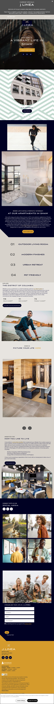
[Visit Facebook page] (23, 54)
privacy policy (28, 624)
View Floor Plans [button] (27, 50)
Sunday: (4, 670)
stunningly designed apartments (29, 225)
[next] (30, 116)
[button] (52, 1)
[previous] (24, 116)
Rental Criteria (5, 690)
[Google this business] (27, 54)
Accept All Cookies (32, 700)
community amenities (17, 442)
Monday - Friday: (6, 667)
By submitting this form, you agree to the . (19, 624)
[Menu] (2, 17)
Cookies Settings (21, 700)
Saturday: (4, 669)
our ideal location (38, 289)
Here (38, 348)
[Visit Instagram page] (30, 54)
